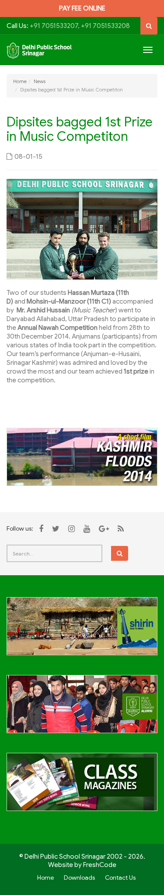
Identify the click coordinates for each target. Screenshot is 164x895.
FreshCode (99, 865)
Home (20, 81)
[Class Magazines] (82, 787)
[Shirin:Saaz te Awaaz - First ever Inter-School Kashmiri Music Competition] (82, 631)
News (39, 81)
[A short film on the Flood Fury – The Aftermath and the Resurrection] (82, 457)
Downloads (79, 877)
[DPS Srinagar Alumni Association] (82, 709)
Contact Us (120, 877)
